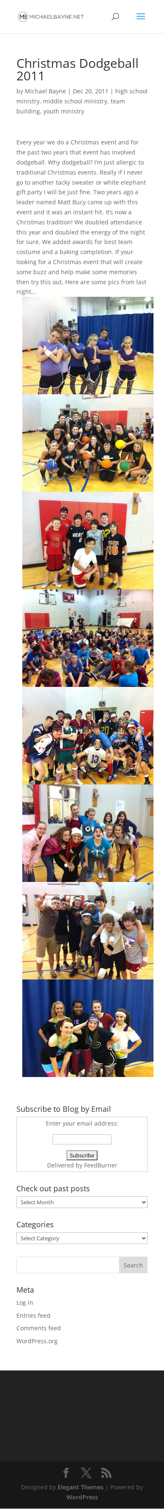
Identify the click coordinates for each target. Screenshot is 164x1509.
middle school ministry (75, 101)
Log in (24, 1302)
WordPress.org (37, 1341)
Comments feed (38, 1328)
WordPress (82, 1497)
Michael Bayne (45, 91)
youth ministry (63, 111)
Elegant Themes (80, 1487)
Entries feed (33, 1315)
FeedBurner (100, 1165)
